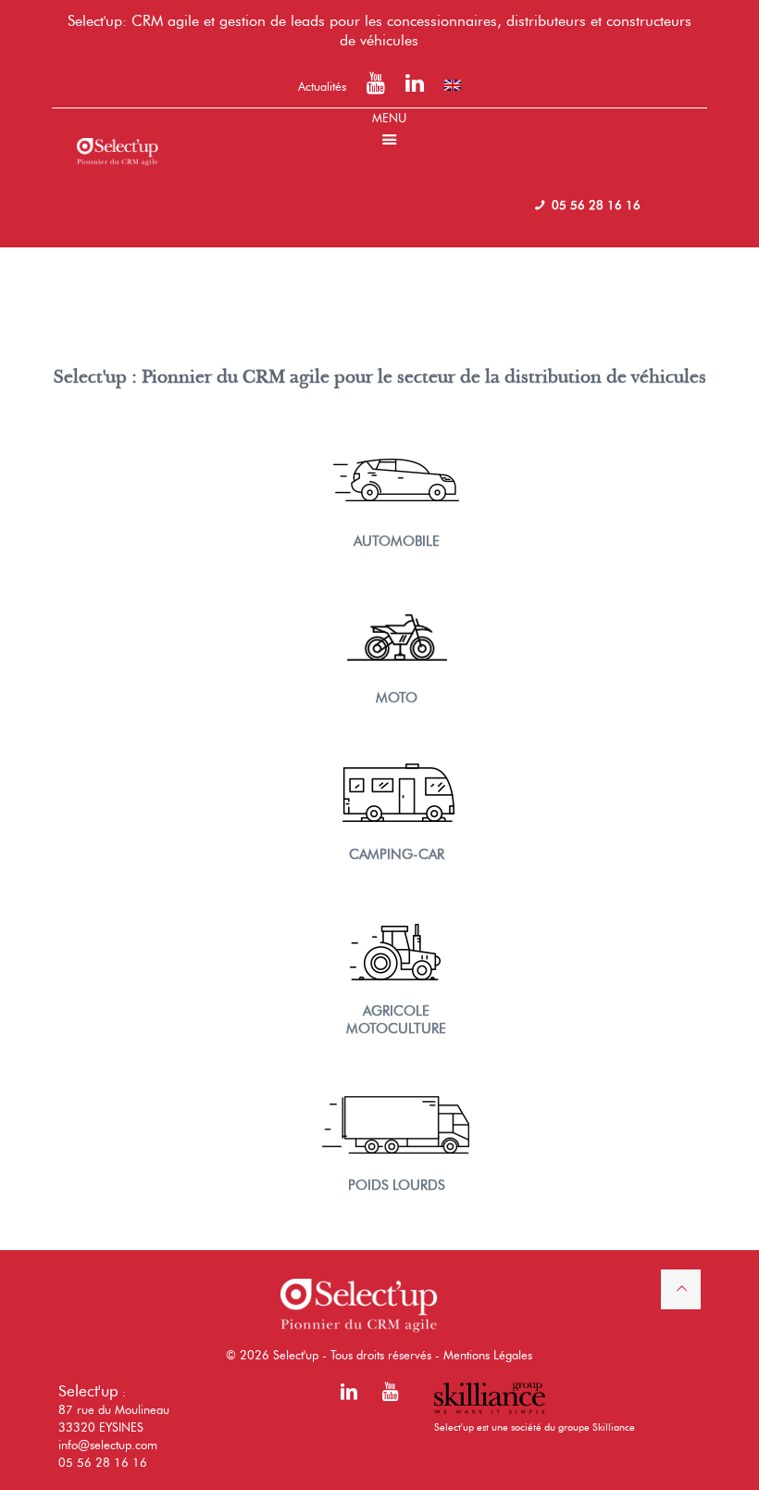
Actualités (322, 86)
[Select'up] (117, 136)
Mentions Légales (487, 1354)
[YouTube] (376, 86)
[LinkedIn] (414, 86)
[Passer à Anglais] (452, 85)
